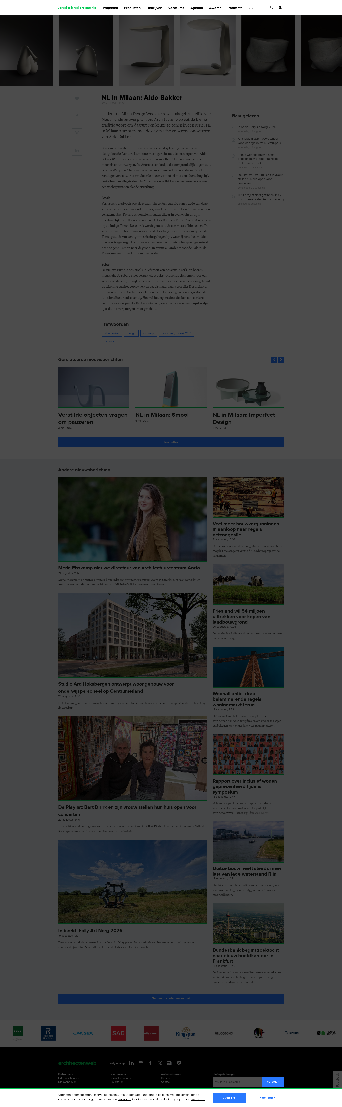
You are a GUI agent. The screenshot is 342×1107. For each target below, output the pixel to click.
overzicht (124, 1099)
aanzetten (198, 1099)
